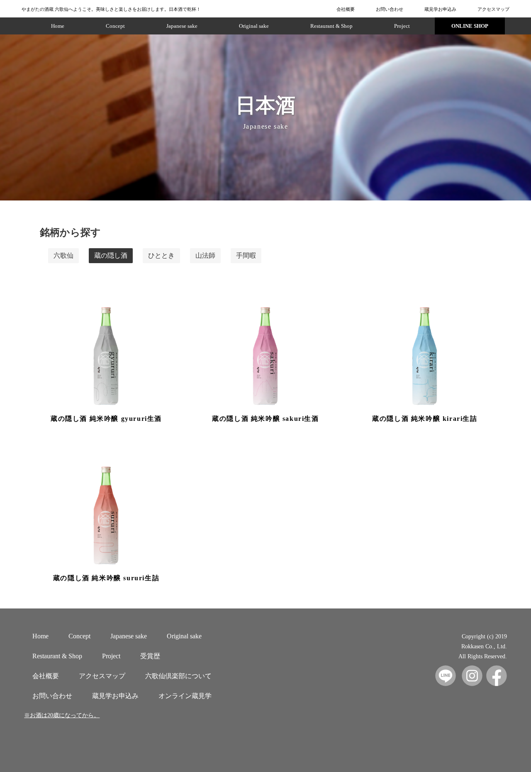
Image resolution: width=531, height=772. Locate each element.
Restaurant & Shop (331, 26)
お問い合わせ (389, 9)
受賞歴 (150, 656)
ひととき (161, 255)
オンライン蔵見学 (185, 695)
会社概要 (345, 9)
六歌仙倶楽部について (178, 675)
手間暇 (246, 255)
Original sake (254, 26)
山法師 (205, 255)
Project (402, 26)
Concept (115, 26)
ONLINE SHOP (469, 26)
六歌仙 (63, 255)
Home (57, 26)
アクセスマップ (493, 9)
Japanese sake (181, 26)
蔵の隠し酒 (110, 255)
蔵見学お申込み (440, 9)
